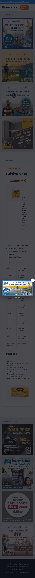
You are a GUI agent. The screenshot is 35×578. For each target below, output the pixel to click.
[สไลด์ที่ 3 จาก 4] (18, 297)
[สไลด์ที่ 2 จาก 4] (16, 297)
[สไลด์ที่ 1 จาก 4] (15, 297)
